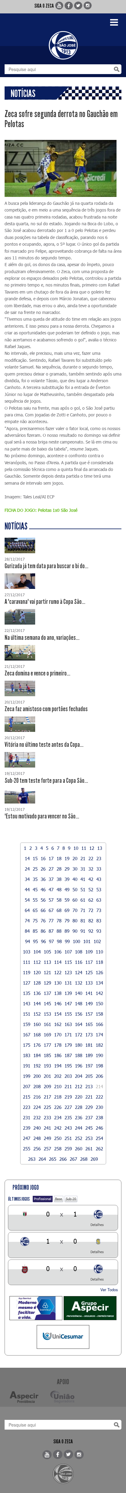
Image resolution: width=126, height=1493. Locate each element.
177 (47, 1045)
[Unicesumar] (63, 1337)
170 (57, 1034)
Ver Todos (109, 1289)
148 (78, 1003)
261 (89, 1148)
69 (67, 910)
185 (47, 1055)
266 (63, 1159)
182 (99, 1045)
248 (37, 1138)
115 (68, 962)
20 (74, 858)
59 (67, 900)
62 (90, 900)
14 (27, 858)
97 (51, 941)
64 (27, 910)
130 (57, 982)
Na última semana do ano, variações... (42, 638)
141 (89, 993)
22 (90, 858)
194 (57, 1065)
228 (78, 1107)
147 (68, 1003)
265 (52, 1159)
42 (90, 879)
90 (74, 931)
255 (26, 1148)
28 (59, 868)
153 (47, 1014)
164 (78, 1024)
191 (26, 1065)
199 (26, 1076)
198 (99, 1065)
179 (68, 1045)
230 (99, 1107)
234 (57, 1117)
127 (26, 982)
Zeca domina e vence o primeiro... (37, 673)
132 (78, 982)
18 (59, 858)
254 (99, 1138)
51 (82, 889)
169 (47, 1034)
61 (82, 900)
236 (78, 1117)
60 (74, 900)
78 (59, 920)
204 (78, 1076)
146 (57, 1003)
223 (26, 1107)
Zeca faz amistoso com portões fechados (46, 709)
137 (47, 993)
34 (27, 879)
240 (37, 1128)
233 (47, 1117)
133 (89, 982)
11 (83, 848)
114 (57, 962)
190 (99, 1055)
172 (78, 1034)
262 (99, 1148)
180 (78, 1045)
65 (35, 910)
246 (99, 1128)
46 (43, 889)
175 (26, 1045)
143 (26, 1003)
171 (68, 1034)
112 (37, 962)
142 (99, 993)
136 (37, 993)
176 (37, 1045)
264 (42, 1159)
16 (43, 858)
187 (68, 1055)
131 (68, 982)
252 (78, 1138)
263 (31, 1159)
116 (78, 962)
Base (58, 1199)
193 (47, 1065)
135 (26, 993)
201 (47, 1076)
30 (74, 868)
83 (98, 920)
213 (89, 1086)
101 (87, 941)
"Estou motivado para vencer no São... (42, 816)
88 (59, 931)
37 (51, 879)
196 (78, 1065)
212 (78, 1086)
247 (26, 1138)
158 (99, 1014)
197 (89, 1065)
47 (51, 889)
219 (68, 1096)
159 (26, 1024)
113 (47, 962)
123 (68, 972)
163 (68, 1024)
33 (98, 868)
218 (57, 1096)
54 (27, 900)
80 (74, 920)
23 (98, 858)
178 (57, 1045)
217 (47, 1096)
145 (47, 1003)
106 (57, 951)
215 (26, 1096)
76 (43, 920)
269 (94, 1159)
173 (89, 1034)
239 (26, 1128)
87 (51, 931)
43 (98, 879)
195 (68, 1065)
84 (27, 931)
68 (59, 910)
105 (47, 951)
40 (74, 879)
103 (26, 951)
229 (89, 1107)
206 (99, 1076)
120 (37, 972)
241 (47, 1128)
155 (68, 1014)
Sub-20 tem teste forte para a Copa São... (46, 781)
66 (43, 910)
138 (57, 993)
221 (89, 1096)
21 (82, 858)
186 (57, 1055)
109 (89, 951)
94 (27, 941)
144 (37, 1003)
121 (47, 972)
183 (26, 1055)
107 (68, 951)
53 (98, 889)
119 (26, 972)
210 (57, 1086)
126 (99, 972)
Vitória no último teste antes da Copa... (44, 745)
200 (37, 1076)
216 (37, 1096)
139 (68, 993)
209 (47, 1086)
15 (35, 858)
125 (89, 972)
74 (27, 920)
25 (35, 868)
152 (37, 1014)
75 (35, 920)
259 (68, 1148)
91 (82, 931)
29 (67, 868)
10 (75, 848)
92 (90, 931)
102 (97, 941)
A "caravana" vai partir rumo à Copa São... (45, 602)
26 (43, 868)
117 (89, 962)
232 (37, 1117)
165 (89, 1024)
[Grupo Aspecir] (90, 1308)
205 (89, 1076)
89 (67, 931)
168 (37, 1034)
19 (67, 858)
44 (27, 889)
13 (99, 848)
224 (37, 1107)
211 (68, 1086)
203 (68, 1076)
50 (74, 889)
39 (67, 879)
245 (89, 1128)
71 (82, 910)
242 (57, 1128)
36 (43, 879)
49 (67, 889)
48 (59, 889)
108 (78, 951)
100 (76, 941)
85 (35, 931)
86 (43, 931)
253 (89, 1138)
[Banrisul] (35, 1308)
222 (99, 1096)
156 (78, 1014)
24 (27, 868)
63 (98, 900)
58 (59, 900)
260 (78, 1148)
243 (68, 1128)
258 (57, 1148)
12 (91, 848)
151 (26, 1014)
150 (99, 1003)
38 (59, 879)
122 (57, 972)
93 (98, 931)
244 (78, 1128)
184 (37, 1055)
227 (68, 1107)
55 (35, 900)
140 (78, 993)
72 (90, 910)
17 (51, 858)
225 (47, 1107)
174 (99, 1034)
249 (47, 1138)
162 (57, 1024)
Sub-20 (71, 1199)
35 (35, 879)
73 (98, 910)
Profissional (42, 1199)
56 (43, 900)
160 (37, 1024)
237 (89, 1117)
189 (89, 1055)
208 (37, 1086)
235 (68, 1117)
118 (99, 962)
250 (57, 1138)
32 (90, 868)
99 (67, 941)
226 (57, 1107)
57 (51, 900)
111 (26, 962)
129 (47, 982)
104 (37, 951)
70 (74, 910)
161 (47, 1024)
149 (89, 1003)
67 (51, 910)
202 (57, 1076)
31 (82, 868)
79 (67, 920)
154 (57, 1014)
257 (47, 1148)
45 (35, 889)
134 (99, 982)
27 (51, 868)
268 (83, 1159)
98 (59, 941)
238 (99, 1117)
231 (26, 1117)
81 (82, 920)
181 (89, 1045)
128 (37, 982)
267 (73, 1159)
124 (78, 972)
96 (43, 941)
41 (82, 879)
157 (89, 1014)
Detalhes (97, 1225)
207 (26, 1086)
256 (37, 1148)
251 (68, 1138)
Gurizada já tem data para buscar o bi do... (46, 566)
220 (78, 1096)
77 (51, 920)
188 (78, 1055)
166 (99, 1024)
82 (90, 920)
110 (99, 951)
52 (90, 889)
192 (37, 1065)
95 (35, 941)
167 (26, 1034)
